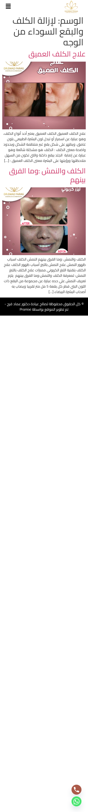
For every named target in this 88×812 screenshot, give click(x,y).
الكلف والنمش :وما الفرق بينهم (47, 175)
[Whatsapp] (76, 801)
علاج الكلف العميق (57, 53)
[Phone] (76, 790)
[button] (8, 7)
